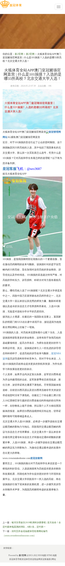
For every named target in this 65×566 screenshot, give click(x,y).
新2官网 (19, 54)
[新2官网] (11, 4)
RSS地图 (42, 555)
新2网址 (52, 559)
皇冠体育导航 (15, 559)
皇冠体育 (26, 559)
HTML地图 (52, 555)
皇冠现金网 (35, 559)
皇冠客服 (44, 559)
